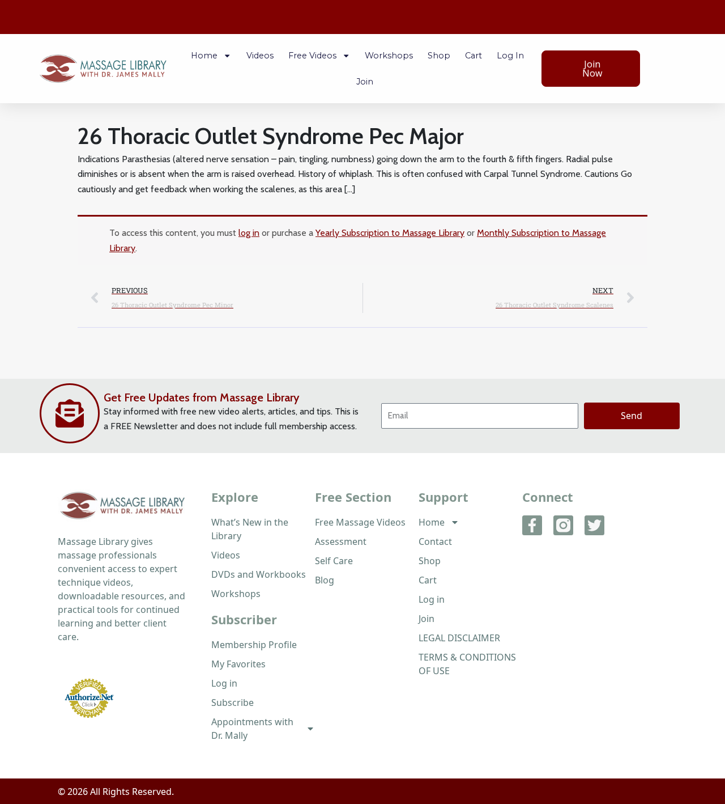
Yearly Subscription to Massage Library (389, 232)
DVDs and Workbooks (258, 574)
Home (204, 55)
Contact (435, 541)
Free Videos (312, 55)
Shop (439, 55)
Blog (324, 580)
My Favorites (238, 664)
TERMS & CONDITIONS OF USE (467, 664)
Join (364, 82)
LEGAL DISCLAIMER (459, 638)
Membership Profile (254, 644)
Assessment (340, 541)
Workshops (389, 55)
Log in (510, 55)
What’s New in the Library (249, 529)
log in (248, 232)
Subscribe (232, 702)
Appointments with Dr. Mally (252, 729)
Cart (473, 55)
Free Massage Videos (360, 522)
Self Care (334, 561)
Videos (260, 55)
